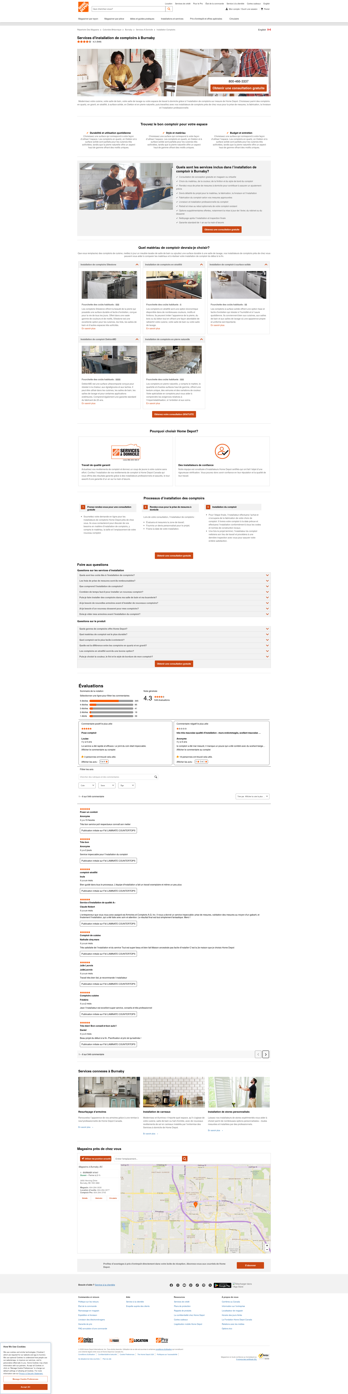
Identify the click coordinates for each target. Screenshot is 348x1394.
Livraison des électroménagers (91, 1319)
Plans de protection (182, 1306)
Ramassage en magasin (88, 1310)
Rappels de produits (182, 1310)
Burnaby (128, 29)
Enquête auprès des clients (138, 1306)
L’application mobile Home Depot (188, 1324)
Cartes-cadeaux (254, 3)
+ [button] (267, 1245)
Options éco (227, 1328)
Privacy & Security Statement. (31, 1373)
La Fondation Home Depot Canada (237, 1319)
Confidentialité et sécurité (107, 1354)
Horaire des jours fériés (232, 1315)
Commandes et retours (88, 1297)
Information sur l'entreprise (233, 1306)
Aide (128, 1297)
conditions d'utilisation (164, 1349)
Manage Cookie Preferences (25, 1379)
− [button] (267, 1249)
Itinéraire (98, 1198)
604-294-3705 (100, 1192)
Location (168, 3)
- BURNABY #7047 (89, 1172)
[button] (169, 9)
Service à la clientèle (235, 3)
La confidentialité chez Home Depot (189, 1315)
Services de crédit (182, 3)
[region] (25, 1368)
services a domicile (144, 29)
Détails (85, 1198)
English (266, 3)
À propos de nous (230, 1297)
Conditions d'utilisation (86, 1354)
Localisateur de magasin (232, 1310)
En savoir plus (88, 328)
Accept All (25, 1387)
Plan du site (107, 1359)
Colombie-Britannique (112, 29)
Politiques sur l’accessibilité (167, 1354)
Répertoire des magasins (88, 29)
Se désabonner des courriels (89, 1359)
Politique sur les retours (88, 1301)
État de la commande (215, 3)
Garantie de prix (85, 1324)
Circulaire (113, 1198)
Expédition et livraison (87, 1315)
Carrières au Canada (231, 1301)
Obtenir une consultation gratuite (239, 88)
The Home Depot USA (145, 1354)
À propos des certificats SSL (246, 1359)
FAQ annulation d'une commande (92, 1328)
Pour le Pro (198, 3)
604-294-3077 (103, 1190)
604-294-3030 (95, 1187)
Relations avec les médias (233, 1324)
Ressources (179, 1297)
